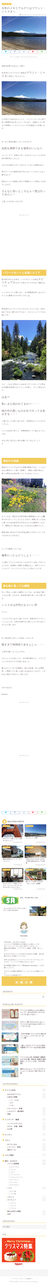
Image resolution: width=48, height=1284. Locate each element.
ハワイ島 (13, 1194)
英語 (26, 1114)
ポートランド (14, 1180)
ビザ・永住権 (14, 1100)
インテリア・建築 (25, 1119)
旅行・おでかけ (25, 1161)
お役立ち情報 (26, 1097)
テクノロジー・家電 (26, 1108)
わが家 (26, 1129)
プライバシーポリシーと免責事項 (22, 1278)
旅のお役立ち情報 (26, 1211)
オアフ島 (13, 1191)
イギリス (13, 1203)
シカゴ (12, 1172)
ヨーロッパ (26, 1200)
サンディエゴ (14, 1167)
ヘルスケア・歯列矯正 (26, 1111)
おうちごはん (26, 1144)
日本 (25, 1214)
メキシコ (25, 1197)
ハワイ (26, 1188)
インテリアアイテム (25, 1123)
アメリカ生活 (25, 1090)
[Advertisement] (24, 241)
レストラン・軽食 (26, 1147)
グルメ (25, 1140)
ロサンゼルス (14, 1185)
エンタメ (25, 1135)
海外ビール (26, 1150)
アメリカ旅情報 (26, 1164)
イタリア (13, 1205)
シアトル (13, 1169)
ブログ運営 (25, 1155)
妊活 (11, 1103)
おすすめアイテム (26, 1094)
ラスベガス (13, 1182)
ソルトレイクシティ (16, 1177)
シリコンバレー (7, 4)
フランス (13, 1208)
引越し (12, 1105)
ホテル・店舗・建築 (26, 1126)
